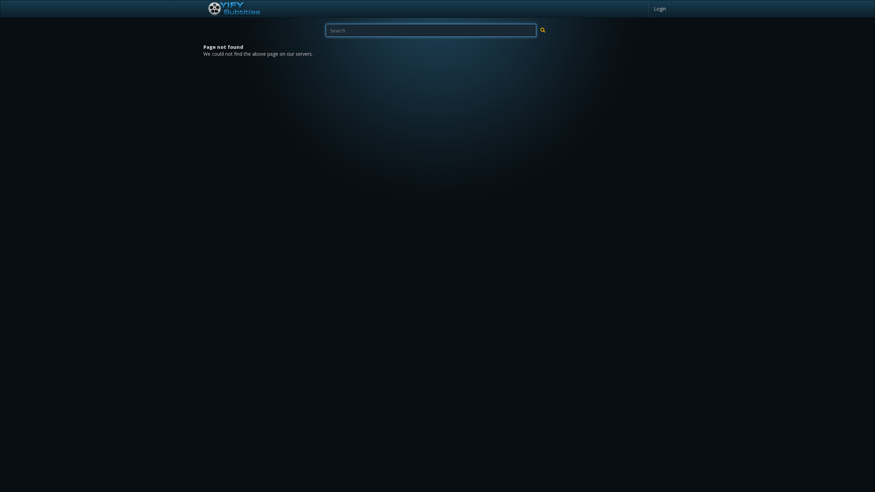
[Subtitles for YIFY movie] (234, 8)
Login (660, 8)
